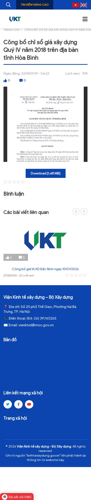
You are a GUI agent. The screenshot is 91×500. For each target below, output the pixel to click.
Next (84, 211)
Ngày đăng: (12, 73)
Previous (75, 211)
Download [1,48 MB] (45, 173)
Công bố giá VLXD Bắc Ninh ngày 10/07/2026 (45, 269)
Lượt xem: (72, 73)
